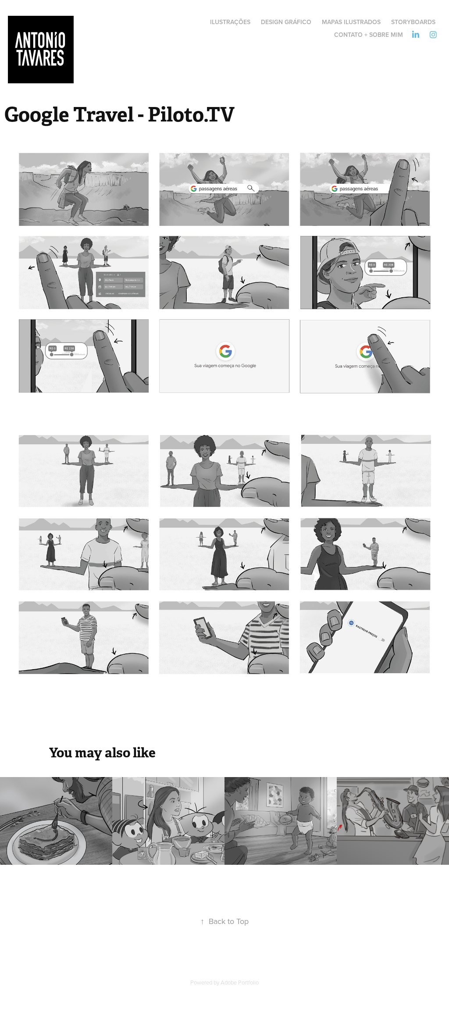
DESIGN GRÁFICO (286, 22)
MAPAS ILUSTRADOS (351, 22)
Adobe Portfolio (240, 982)
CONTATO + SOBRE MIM (368, 34)
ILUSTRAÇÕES (230, 22)
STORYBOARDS (413, 22)
